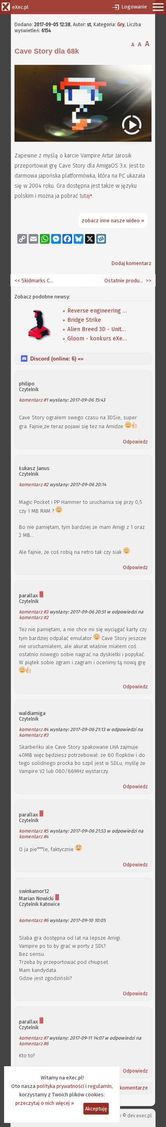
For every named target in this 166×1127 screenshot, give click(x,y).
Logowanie (134, 7)
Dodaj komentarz (131, 263)
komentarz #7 (33, 1038)
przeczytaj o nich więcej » (44, 1103)
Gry (120, 24)
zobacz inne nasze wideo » (113, 221)
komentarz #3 (33, 612)
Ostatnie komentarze (123, 1088)
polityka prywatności (60, 1086)
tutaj (85, 196)
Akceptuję (96, 1109)
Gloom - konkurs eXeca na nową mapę (97, 338)
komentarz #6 (33, 920)
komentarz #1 (33, 400)
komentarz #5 (33, 831)
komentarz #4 (33, 729)
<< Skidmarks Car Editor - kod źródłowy (35, 281)
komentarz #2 (33, 484)
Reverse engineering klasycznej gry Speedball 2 (97, 310)
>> (148, 281)
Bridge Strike (84, 320)
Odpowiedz (135, 442)
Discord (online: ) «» (56, 359)
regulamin (100, 1086)
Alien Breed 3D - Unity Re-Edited (97, 329)
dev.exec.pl (139, 1116)
